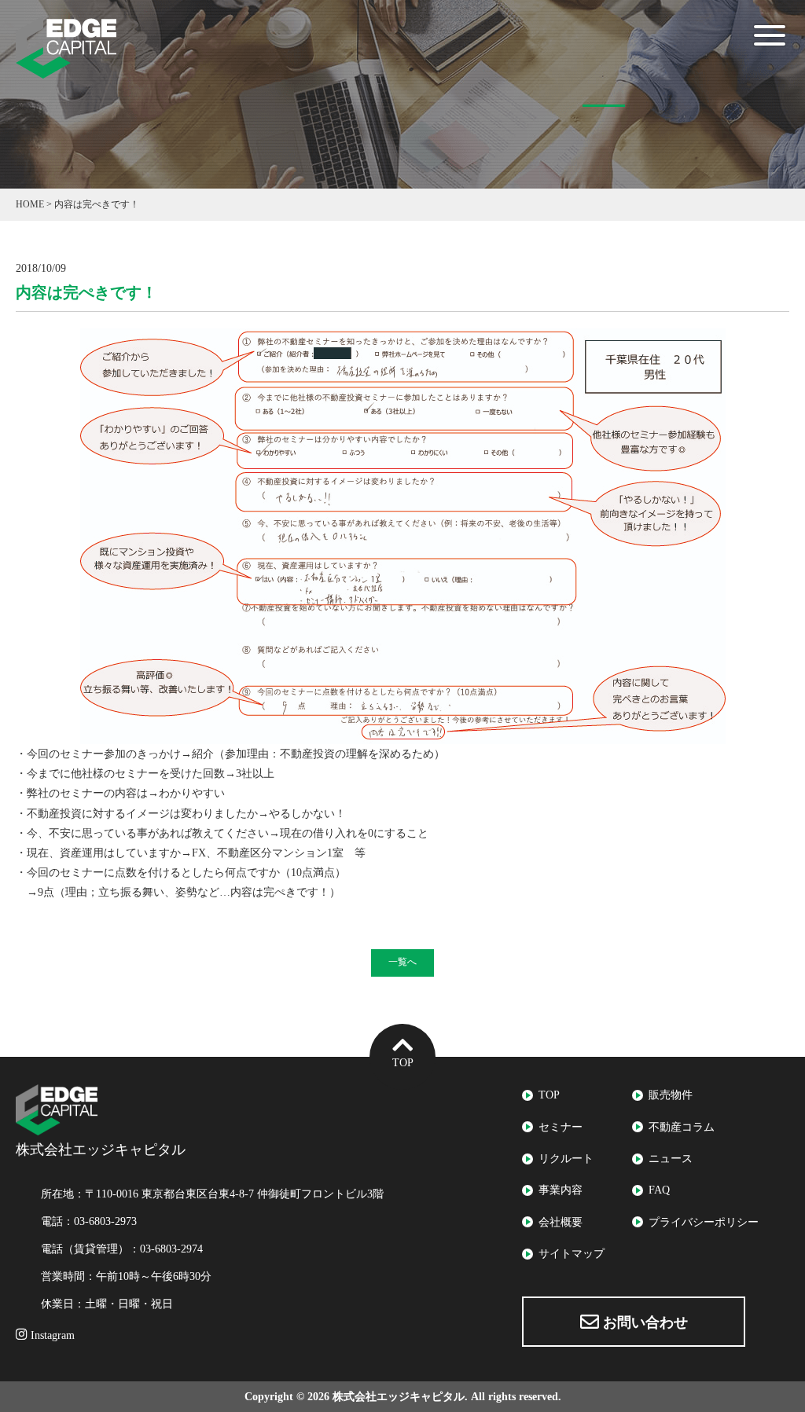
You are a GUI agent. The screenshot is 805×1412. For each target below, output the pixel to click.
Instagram (51, 1335)
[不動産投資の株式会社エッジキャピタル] (66, 69)
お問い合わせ (643, 1322)
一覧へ (402, 961)
